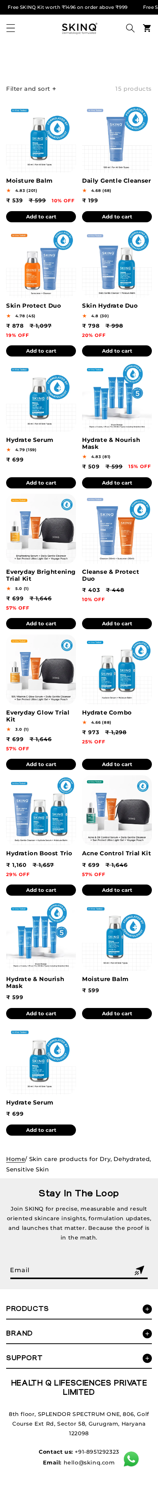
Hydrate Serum (30, 439)
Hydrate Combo (107, 712)
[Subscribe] (139, 1270)
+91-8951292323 (97, 1451)
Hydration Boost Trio (39, 853)
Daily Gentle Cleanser (116, 180)
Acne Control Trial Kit (116, 853)
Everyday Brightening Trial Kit (41, 575)
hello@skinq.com (89, 1462)
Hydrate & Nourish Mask (111, 443)
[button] (10, 28)
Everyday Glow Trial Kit (37, 716)
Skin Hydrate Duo (110, 305)
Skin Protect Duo (33, 305)
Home (15, 1159)
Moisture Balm (29, 180)
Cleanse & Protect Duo (110, 575)
